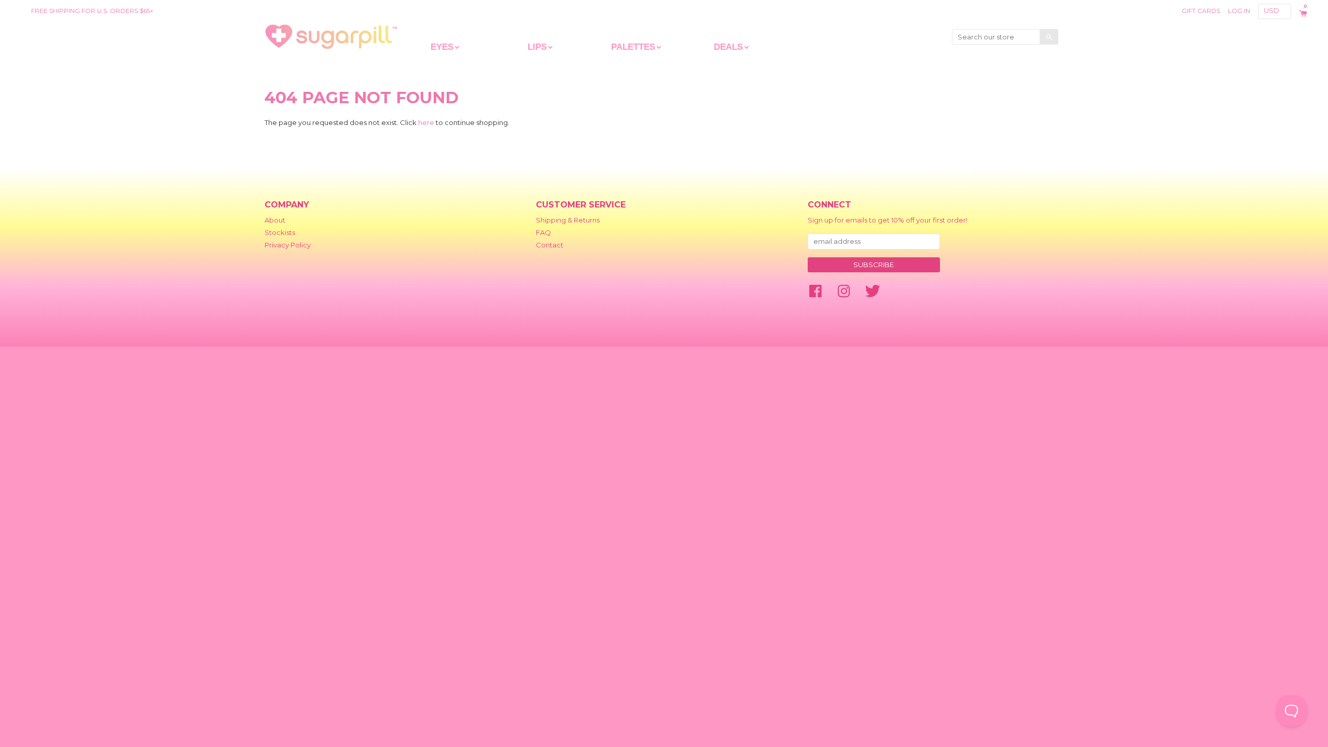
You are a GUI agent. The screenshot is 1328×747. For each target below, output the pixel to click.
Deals (728, 47)
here (426, 122)
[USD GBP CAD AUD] (1275, 11)
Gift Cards (1201, 11)
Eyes (442, 47)
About (275, 220)
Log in (1239, 11)
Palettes (633, 47)
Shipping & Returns (568, 220)
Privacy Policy (288, 245)
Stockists (280, 232)
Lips (537, 47)
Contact (549, 245)
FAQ (543, 232)
